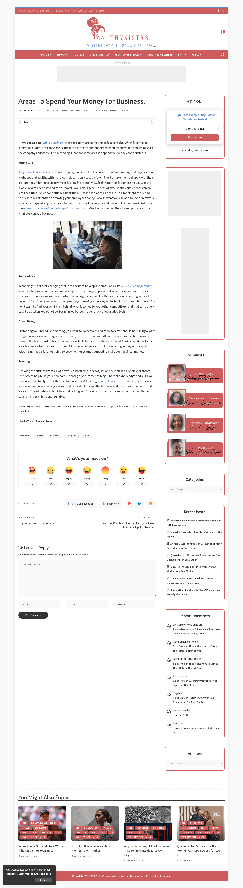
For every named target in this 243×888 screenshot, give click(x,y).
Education (91, 827)
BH (24, 823)
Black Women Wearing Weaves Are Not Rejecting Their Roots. (195, 683)
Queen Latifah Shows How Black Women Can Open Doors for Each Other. (199, 850)
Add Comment (60, 110)
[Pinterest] (129, 503)
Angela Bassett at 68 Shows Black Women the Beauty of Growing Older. (196, 631)
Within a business (52, 142)
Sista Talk (29, 832)
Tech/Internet (100, 110)
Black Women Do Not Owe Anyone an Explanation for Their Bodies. (193, 700)
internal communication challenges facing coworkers (55, 208)
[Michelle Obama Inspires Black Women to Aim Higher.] (95, 823)
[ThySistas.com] (121, 32)
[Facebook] (218, 11)
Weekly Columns (119, 110)
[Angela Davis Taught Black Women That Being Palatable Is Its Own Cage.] (148, 823)
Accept (43, 880)
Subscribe (195, 137)
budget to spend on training (118, 381)
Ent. (203, 827)
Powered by (186, 150)
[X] (223, 11)
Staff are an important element (37, 172)
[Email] (150, 503)
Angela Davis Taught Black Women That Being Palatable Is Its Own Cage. (146, 850)
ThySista (27, 110)
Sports (46, 832)
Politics (158, 827)
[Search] (222, 54)
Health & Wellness (43, 823)
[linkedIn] (139, 503)
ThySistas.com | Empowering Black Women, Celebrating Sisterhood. (135, 876)
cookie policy (45, 873)
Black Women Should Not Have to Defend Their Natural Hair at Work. (195, 648)
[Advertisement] (121, 74)
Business (75, 110)
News (26, 827)
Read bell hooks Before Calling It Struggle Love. (196, 730)
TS (58, 832)
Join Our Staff (180, 715)
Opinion (86, 110)
